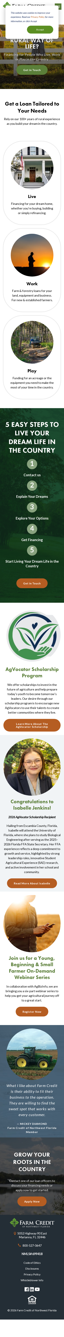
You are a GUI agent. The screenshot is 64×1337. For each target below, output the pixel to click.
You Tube (37, 1289)
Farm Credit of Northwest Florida (32, 1222)
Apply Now (32, 1201)
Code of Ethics (32, 1262)
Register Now (32, 1011)
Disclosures (32, 1268)
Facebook (27, 1289)
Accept (40, 29)
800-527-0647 (32, 1245)
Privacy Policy (38, 16)
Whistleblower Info (32, 1280)
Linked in (32, 1289)
